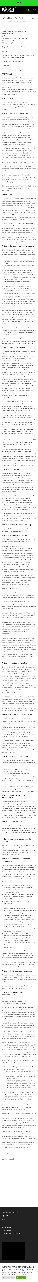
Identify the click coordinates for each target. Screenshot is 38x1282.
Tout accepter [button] (21, 1278)
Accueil (10, 21)
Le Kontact (7, 1236)
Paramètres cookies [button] (8, 1278)
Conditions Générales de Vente (12, 1233)
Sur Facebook (8, 1159)
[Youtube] (7, 1216)
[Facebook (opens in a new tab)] (18, 2)
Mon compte (7, 1230)
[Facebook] (3, 1216)
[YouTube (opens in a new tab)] (20, 2)
